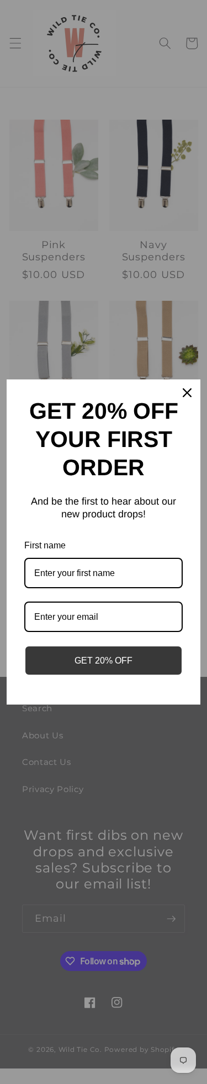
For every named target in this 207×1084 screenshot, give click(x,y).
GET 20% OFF (103, 660)
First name (45, 545)
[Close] (187, 392)
